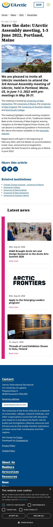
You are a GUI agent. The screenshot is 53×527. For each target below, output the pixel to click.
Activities (10, 472)
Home (4, 14)
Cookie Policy (8, 450)
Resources (9, 477)
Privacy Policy (8, 445)
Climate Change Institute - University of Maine (24, 184)
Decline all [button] (39, 516)
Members (8, 467)
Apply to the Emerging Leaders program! (27, 301)
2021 (21, 14)
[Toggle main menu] (48, 4)
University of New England (15, 190)
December (32, 14)
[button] (26, 522)
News (13, 14)
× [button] (50, 489)
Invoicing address (10, 399)
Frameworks (22, 440)
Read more (13, 261)
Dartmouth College (15, 110)
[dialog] (26, 506)
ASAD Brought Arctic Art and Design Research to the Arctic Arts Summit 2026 (28, 253)
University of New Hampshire (16, 193)
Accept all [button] (14, 516)
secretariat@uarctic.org (15, 405)
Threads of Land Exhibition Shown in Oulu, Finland (28, 348)
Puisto (19, 437)
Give (39, 4)
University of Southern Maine (36, 107)
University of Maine (26, 103)
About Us (8, 462)
